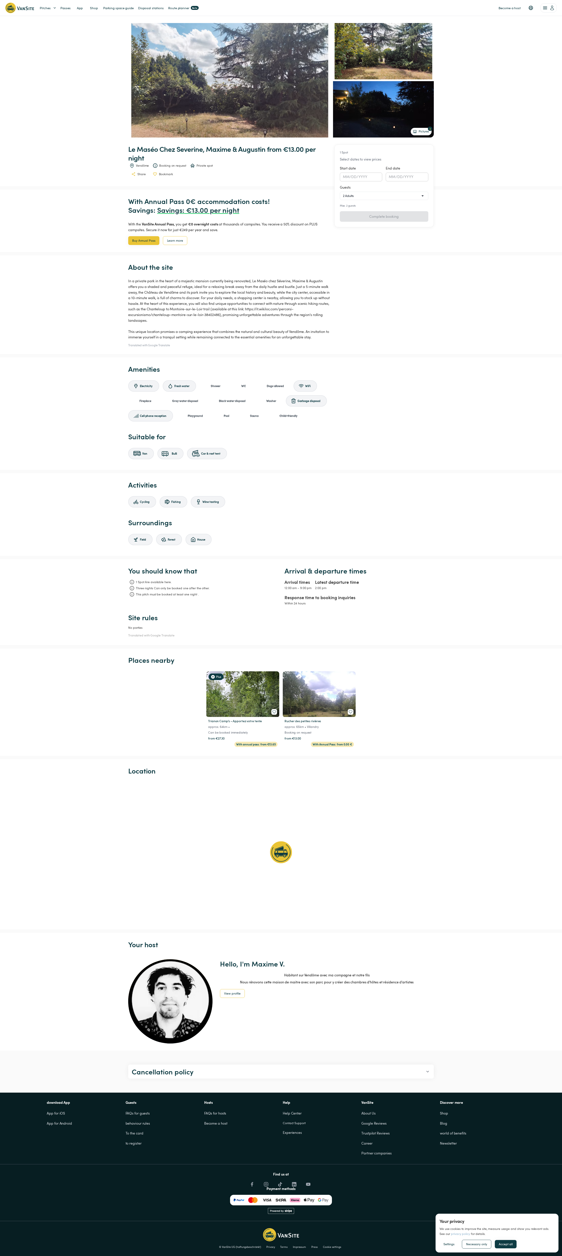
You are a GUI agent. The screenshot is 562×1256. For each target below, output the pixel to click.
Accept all (506, 1244)
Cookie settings (332, 1247)
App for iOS (56, 1113)
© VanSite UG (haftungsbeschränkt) (240, 1247)
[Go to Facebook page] (251, 1183)
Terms (284, 1247)
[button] (530, 8)
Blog (443, 1123)
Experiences (292, 1132)
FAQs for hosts (215, 1113)
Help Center (292, 1113)
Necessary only (476, 1244)
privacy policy (460, 1234)
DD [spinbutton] (354, 176)
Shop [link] (94, 8)
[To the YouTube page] (308, 1183)
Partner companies (376, 1153)
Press (314, 1247)
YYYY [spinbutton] (362, 176)
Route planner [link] (182, 8)
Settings (448, 1244)
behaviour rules (138, 1123)
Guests (345, 187)
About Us (368, 1113)
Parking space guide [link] (118, 8)
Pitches (45, 8)
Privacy (270, 1247)
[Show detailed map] (281, 852)
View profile (232, 993)
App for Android (59, 1123)
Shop (444, 1113)
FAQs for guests (138, 1113)
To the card (134, 1133)
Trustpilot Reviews (375, 1133)
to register (134, 1143)
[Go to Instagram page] (265, 1183)
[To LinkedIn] (294, 1183)
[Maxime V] (170, 1001)
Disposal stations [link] (151, 8)
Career (366, 1143)
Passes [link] (65, 8)
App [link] (80, 8)
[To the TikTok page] (279, 1183)
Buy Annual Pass (143, 240)
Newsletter (448, 1143)
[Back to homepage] (19, 8)
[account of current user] (548, 8)
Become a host (215, 1123)
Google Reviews (374, 1123)
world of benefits (453, 1133)
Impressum (299, 1247)
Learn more (175, 240)
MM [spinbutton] (346, 176)
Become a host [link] (510, 8)
